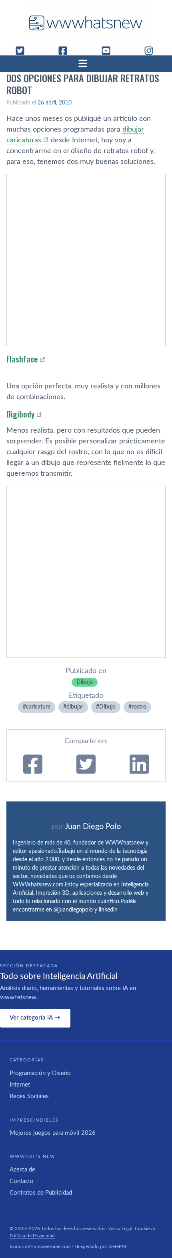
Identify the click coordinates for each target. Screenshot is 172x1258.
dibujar (74, 707)
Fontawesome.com (51, 1246)
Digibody (20, 414)
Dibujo (84, 682)
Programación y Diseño (40, 1073)
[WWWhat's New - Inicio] (86, 23)
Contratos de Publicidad (41, 1193)
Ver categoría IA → (35, 1018)
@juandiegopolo (73, 910)
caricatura (38, 707)
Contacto (22, 1181)
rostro (139, 707)
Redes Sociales (29, 1096)
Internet (20, 1085)
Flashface (22, 359)
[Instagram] (152, 50)
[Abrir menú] (86, 63)
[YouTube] (109, 50)
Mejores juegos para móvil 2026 (53, 1133)
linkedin (108, 910)
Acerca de (22, 1170)
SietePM (117, 1246)
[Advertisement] (86, 260)
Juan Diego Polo (93, 827)
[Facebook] (66, 50)
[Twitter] (23, 50)
